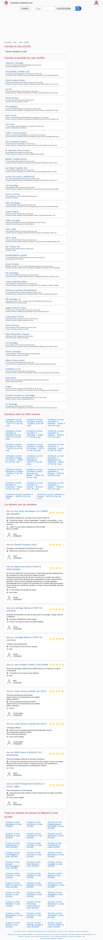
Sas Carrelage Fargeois (16, 141)
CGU (65, 931)
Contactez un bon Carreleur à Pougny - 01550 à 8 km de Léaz (56, 472)
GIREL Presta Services (16, 133)
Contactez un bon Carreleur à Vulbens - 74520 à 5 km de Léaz (56, 434)
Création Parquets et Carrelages (20, 395)
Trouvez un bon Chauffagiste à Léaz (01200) (12, 854)
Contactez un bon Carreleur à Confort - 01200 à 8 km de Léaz (34, 486)
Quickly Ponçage (22, 544)
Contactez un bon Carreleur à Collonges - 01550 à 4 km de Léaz (34, 434)
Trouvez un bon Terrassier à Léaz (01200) (56, 915)
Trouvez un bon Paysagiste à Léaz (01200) (56, 885)
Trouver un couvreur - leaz (25, 936)
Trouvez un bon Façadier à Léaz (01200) (55, 864)
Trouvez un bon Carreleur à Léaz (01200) (34, 845)
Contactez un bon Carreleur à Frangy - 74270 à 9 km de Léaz (50, 496)
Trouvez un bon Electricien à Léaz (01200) (56, 854)
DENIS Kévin (20, 752)
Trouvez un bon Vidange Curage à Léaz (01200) (34, 925)
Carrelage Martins (22, 608)
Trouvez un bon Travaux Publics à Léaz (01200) (56, 925)
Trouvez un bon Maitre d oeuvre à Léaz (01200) (13, 885)
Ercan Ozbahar (12, 264)
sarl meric (9, 124)
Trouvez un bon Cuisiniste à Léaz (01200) (34, 836)
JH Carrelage (11, 343)
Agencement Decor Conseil (26, 566)
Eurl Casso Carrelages (24, 511)
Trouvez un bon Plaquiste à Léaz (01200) (55, 894)
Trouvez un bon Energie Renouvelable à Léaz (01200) (12, 865)
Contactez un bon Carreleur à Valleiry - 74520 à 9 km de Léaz (56, 486)
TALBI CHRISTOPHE (15, 80)
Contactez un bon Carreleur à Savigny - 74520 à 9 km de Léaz (19, 496)
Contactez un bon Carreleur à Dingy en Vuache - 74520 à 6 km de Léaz (14, 459)
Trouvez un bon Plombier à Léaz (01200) (12, 904)
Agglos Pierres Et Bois (15, 308)
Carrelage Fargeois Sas (16, 168)
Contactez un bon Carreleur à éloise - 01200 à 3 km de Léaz (34, 422)
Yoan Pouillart (20, 665)
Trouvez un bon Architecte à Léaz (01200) (34, 824)
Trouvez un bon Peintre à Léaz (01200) (12, 894)
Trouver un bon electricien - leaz (43, 936)
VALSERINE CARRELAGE (17, 71)
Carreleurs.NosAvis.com (21, 3)
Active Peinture (12, 325)
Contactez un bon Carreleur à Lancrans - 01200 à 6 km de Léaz (56, 447)
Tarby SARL (10, 229)
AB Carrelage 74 (13, 299)
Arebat (8, 386)
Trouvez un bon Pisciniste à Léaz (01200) (34, 894)
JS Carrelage (11, 404)
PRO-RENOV (11, 106)
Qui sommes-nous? (19, 931)
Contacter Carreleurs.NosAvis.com (36, 931)
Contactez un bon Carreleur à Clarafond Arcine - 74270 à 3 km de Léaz (13, 435)
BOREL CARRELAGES (16, 159)
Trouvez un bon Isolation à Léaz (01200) (33, 875)
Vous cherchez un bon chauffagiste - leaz (84, 934)
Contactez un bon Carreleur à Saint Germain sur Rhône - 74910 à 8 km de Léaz (35, 473)
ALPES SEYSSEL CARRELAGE (20, 176)
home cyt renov (12, 194)
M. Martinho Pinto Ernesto (17, 150)
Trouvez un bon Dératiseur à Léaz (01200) (13, 824)
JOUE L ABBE (12, 786)
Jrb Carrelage (11, 185)
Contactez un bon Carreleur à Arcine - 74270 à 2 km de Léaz (13, 422)
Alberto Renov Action (15, 360)
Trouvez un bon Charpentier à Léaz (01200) (55, 845)
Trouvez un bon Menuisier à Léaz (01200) (34, 885)
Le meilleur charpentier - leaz (62, 934)
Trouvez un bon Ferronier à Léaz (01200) (13, 875)
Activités (25, 8)
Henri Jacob (10, 115)
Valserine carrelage (14, 63)
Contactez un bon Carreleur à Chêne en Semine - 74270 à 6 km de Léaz (35, 447)
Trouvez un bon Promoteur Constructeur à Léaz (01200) (33, 905)
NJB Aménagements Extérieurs (28, 784)
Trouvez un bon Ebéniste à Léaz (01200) (12, 836)
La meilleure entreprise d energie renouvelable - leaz (69, 936)
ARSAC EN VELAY (38, 691)
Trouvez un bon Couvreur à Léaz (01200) (34, 854)
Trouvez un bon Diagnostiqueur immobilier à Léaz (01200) (56, 825)
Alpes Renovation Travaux (17, 334)
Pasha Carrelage (13, 351)
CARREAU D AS (13, 369)
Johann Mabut (12, 211)
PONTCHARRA (13, 569)
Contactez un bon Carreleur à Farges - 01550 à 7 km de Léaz (14, 472)
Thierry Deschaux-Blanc (16, 281)
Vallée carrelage (12, 220)
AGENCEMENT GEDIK (16, 255)
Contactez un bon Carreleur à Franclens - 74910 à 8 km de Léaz (13, 486)
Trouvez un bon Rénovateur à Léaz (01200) (14, 915)
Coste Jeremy (20, 691)
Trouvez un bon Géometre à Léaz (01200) (56, 836)
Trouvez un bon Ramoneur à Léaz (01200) (56, 904)
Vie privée (60, 931)
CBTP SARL (11, 238)
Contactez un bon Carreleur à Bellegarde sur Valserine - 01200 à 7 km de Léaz (56, 460)
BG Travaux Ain (12, 246)
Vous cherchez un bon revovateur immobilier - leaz (22, 934)
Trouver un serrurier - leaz (45, 934)
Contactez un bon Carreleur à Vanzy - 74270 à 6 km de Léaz (13, 447)
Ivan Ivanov (10, 378)
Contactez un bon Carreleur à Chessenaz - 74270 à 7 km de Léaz (34, 460)
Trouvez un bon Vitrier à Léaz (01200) (12, 925)
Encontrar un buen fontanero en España (51, 938)
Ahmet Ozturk (11, 98)
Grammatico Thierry (14, 316)
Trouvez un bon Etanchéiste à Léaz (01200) (33, 864)
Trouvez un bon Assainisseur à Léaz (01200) (12, 845)
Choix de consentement (82, 931)
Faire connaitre (52, 931)
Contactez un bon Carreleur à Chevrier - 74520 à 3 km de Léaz (56, 422)
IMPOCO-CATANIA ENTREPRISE (21, 290)
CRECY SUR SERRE (38, 665)
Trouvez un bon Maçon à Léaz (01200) (55, 875)
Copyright (71, 931)
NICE (34, 544)
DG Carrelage (11, 273)
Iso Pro (8, 89)
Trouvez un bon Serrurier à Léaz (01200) (33, 915)
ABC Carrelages (12, 203)
